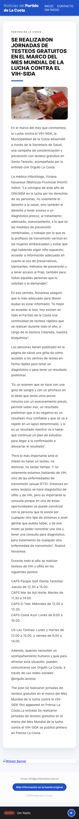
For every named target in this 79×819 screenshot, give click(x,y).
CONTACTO (65, 6)
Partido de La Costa (21, 8)
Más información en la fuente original (39, 787)
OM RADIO (51, 10)
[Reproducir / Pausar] (71, 813)
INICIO (48, 6)
